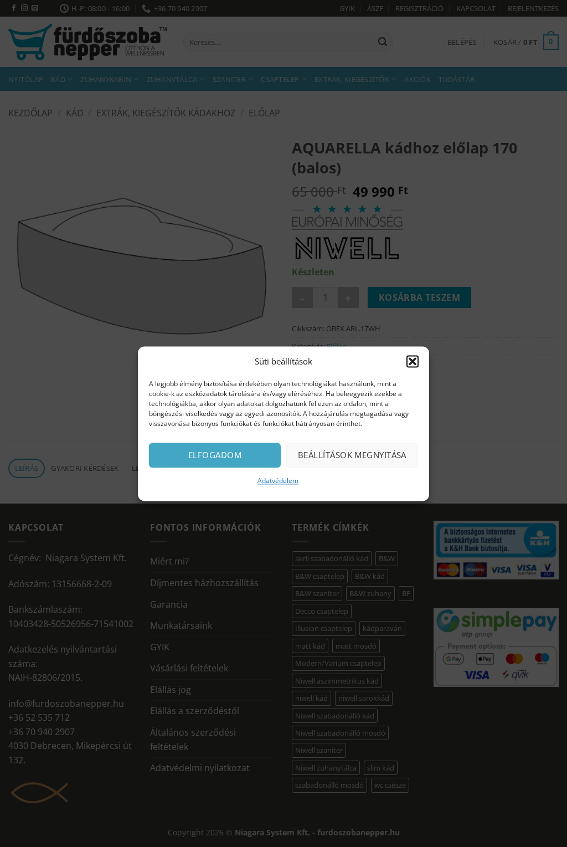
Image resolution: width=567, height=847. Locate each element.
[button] (412, 361)
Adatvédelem (277, 480)
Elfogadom (214, 454)
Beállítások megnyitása (352, 454)
